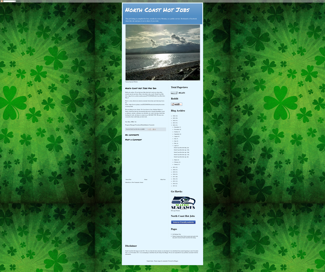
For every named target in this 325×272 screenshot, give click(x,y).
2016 (174, 179)
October (176, 132)
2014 (174, 183)
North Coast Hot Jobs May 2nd (181, 147)
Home (145, 179)
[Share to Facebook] (153, 129)
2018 (174, 174)
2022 (174, 125)
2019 (174, 172)
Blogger (176, 261)
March (176, 160)
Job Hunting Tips (176, 234)
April (175, 145)
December (176, 127)
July (175, 138)
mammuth (165, 261)
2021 (174, 167)
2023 (174, 123)
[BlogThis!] (150, 129)
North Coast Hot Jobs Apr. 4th (181, 157)
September (177, 134)
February (176, 162)
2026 (174, 116)
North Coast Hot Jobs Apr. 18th (181, 152)
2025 (174, 118)
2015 (174, 181)
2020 (174, 169)
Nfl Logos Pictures (175, 210)
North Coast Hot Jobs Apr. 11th (181, 154)
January (176, 164)
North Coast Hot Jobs (157, 9)
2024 (174, 120)
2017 (174, 176)
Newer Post (128, 179)
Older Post (162, 179)
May (175, 143)
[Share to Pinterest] (155, 129)
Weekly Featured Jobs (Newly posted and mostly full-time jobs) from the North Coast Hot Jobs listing (185, 236)
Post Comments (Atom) (137, 182)
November (177, 129)
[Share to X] (152, 129)
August (176, 136)
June (175, 141)
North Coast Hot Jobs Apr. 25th (181, 150)
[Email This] (148, 129)
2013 (174, 186)
